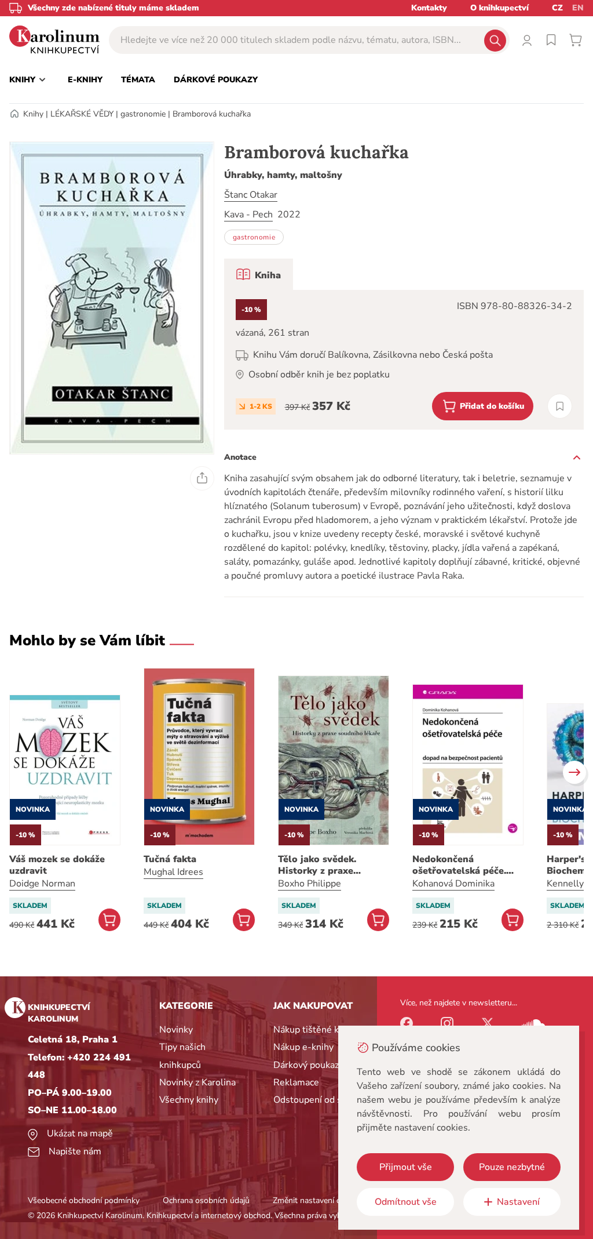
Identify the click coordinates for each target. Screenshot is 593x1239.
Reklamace (296, 1082)
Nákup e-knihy (303, 1047)
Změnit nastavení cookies (318, 1200)
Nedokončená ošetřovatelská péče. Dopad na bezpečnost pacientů (461, 865)
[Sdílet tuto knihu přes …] (202, 478)
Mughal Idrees (173, 872)
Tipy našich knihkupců (182, 1056)
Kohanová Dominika (453, 883)
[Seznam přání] (551, 40)
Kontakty (429, 7)
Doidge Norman (42, 883)
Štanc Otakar (250, 194)
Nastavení (518, 1202)
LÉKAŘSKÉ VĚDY (82, 113)
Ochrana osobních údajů (206, 1200)
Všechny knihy (188, 1099)
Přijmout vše (405, 1167)
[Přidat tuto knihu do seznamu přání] (559, 406)
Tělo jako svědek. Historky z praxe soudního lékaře (317, 865)
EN (578, 7)
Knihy (33, 113)
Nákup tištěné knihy (314, 1029)
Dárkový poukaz (306, 1065)
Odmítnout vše (406, 1202)
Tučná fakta (170, 859)
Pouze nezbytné (512, 1167)
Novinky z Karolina (197, 1082)
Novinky (176, 1029)
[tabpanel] (404, 360)
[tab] (258, 274)
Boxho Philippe (309, 883)
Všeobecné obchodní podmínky (84, 1200)
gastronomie (143, 113)
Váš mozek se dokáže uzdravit (57, 865)
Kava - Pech (248, 214)
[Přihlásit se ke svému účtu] (527, 40)
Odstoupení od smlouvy (322, 1099)
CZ (557, 7)
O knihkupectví (499, 7)
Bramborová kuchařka (212, 113)
